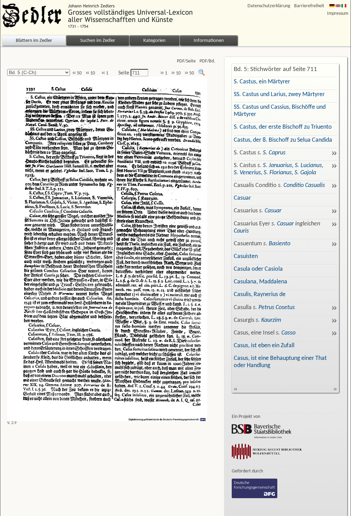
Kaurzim (271, 320)
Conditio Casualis (304, 185)
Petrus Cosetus (276, 307)
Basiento (279, 244)
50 (79, 73)
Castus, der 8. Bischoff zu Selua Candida (283, 140)
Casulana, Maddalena (260, 282)
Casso (288, 333)
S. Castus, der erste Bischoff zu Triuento (283, 127)
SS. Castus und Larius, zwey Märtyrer (279, 94)
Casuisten (246, 256)
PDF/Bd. (207, 61)
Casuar (242, 198)
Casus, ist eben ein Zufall (264, 346)
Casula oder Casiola (258, 269)
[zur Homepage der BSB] (261, 436)
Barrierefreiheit (309, 6)
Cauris (241, 231)
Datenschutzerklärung (268, 6)
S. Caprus (274, 153)
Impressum (337, 13)
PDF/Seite (186, 61)
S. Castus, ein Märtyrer (262, 82)
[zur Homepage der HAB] (267, 460)
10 (92, 73)
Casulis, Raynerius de (260, 294)
